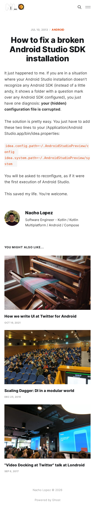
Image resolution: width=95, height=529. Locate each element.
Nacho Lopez (39, 212)
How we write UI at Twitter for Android (40, 316)
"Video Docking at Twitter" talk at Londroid (44, 465)
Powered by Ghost (48, 500)
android (58, 29)
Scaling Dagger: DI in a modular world (39, 390)
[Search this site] (79, 7)
